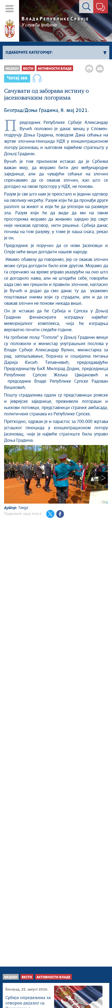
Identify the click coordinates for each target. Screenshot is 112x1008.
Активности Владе (55, 68)
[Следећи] (103, 478)
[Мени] (9, 8)
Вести (28, 68)
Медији (12, 68)
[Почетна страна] (9, 28)
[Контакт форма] (100, 7)
